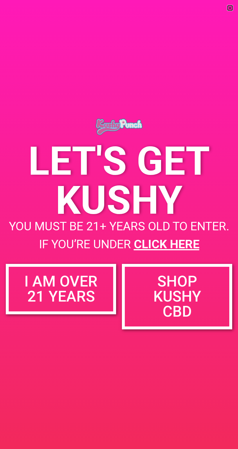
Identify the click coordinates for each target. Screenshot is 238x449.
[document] (119, 224)
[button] (230, 8)
